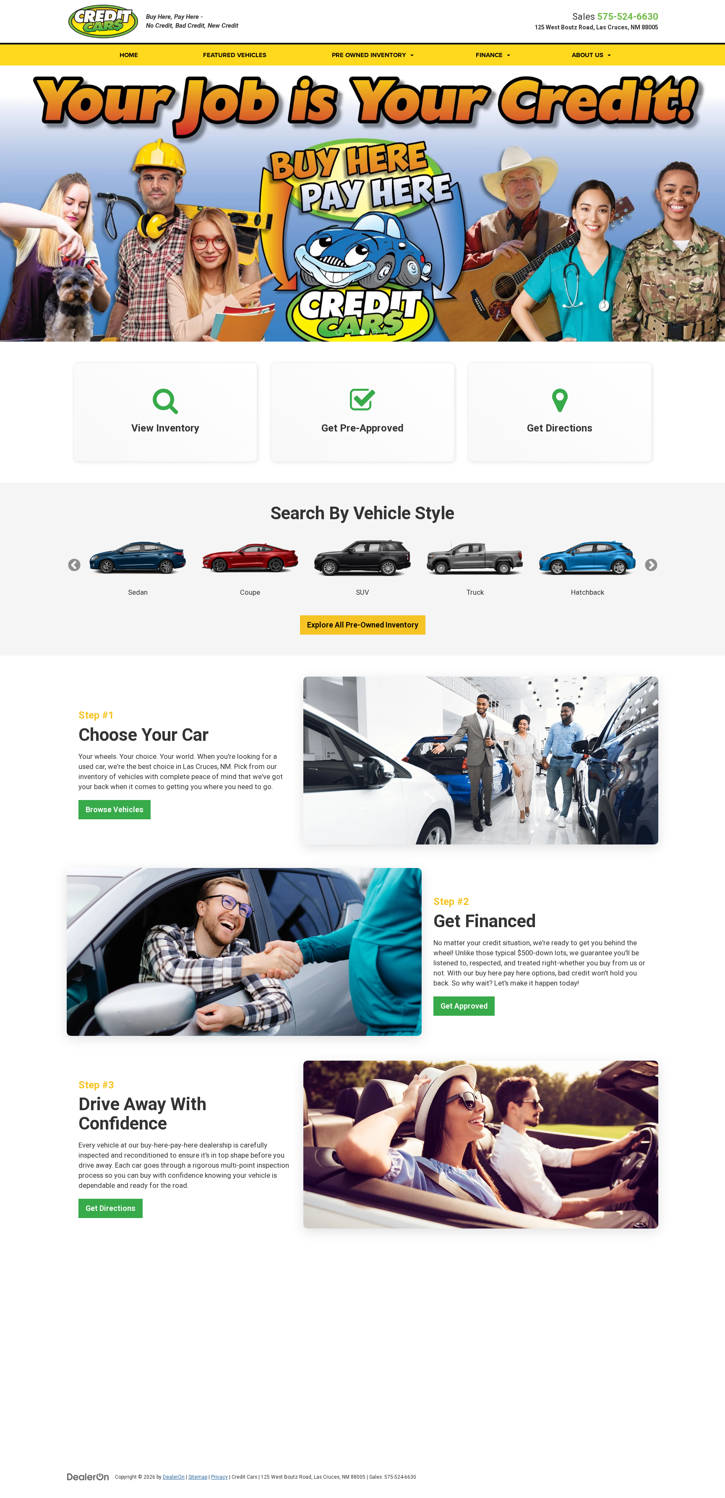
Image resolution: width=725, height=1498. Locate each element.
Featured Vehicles (234, 55)
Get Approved (464, 1005)
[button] (339, 332)
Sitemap (197, 1477)
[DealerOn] (88, 1476)
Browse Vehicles (114, 809)
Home (129, 55)
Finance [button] (489, 55)
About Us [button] (587, 55)
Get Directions (111, 1208)
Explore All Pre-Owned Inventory (362, 624)
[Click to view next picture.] (670, 203)
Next (651, 565)
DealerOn (174, 1477)
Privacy (219, 1477)
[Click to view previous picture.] (54, 203)
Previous (74, 565)
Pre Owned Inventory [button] (369, 55)
